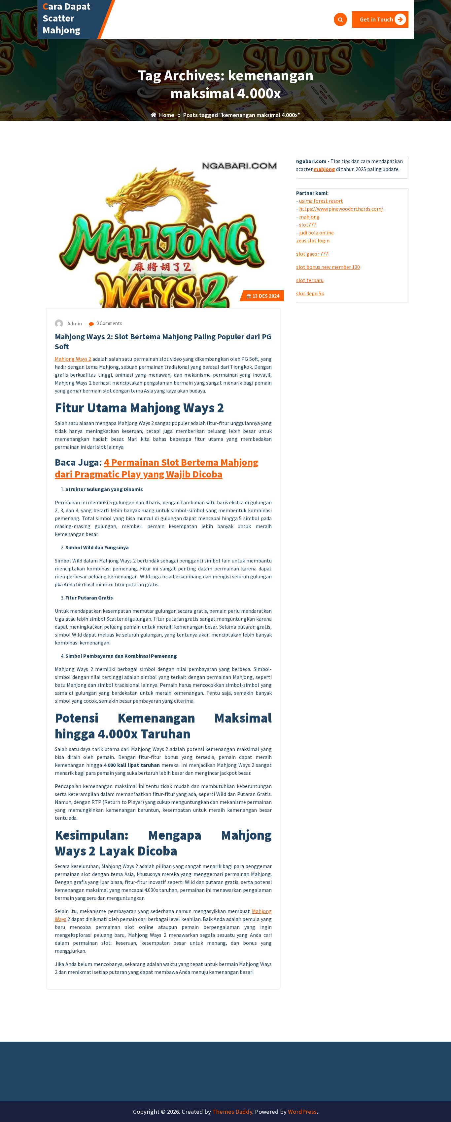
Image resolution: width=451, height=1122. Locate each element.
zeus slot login (313, 240)
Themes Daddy (232, 1111)
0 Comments (108, 323)
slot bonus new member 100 (328, 267)
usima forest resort (321, 200)
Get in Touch (376, 19)
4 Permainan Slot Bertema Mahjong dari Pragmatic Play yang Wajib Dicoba (156, 468)
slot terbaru (310, 280)
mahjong (309, 216)
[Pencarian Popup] (340, 19)
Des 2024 (266, 296)
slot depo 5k (310, 293)
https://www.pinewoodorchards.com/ (341, 208)
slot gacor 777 (312, 253)
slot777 (307, 224)
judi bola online (316, 232)
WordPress (302, 1111)
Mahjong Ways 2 (73, 358)
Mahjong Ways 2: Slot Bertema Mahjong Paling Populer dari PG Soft (163, 341)
